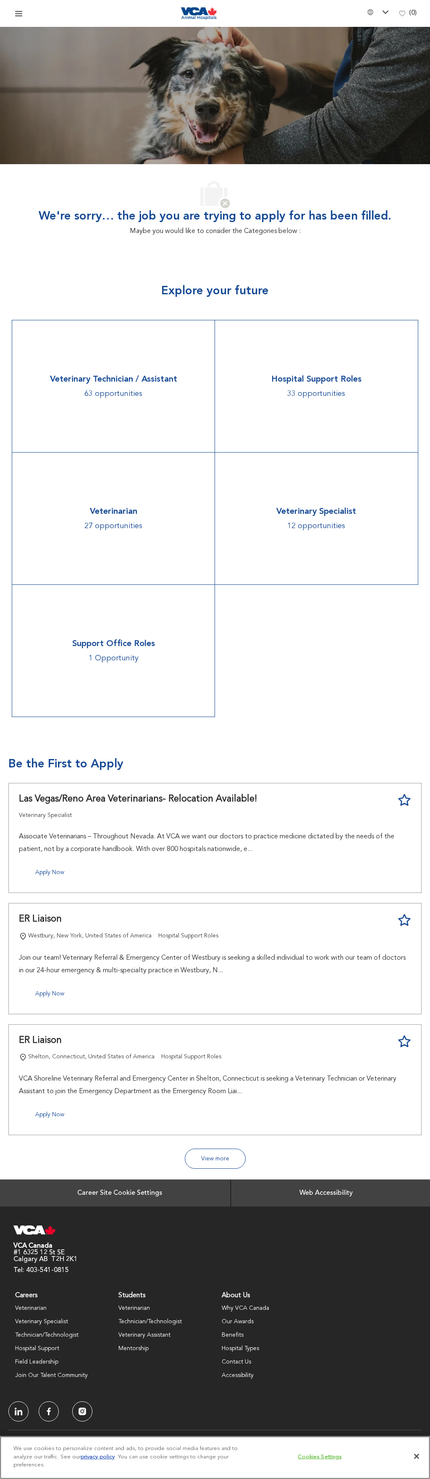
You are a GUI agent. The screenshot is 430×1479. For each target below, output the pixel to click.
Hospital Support (37, 1348)
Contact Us (236, 1362)
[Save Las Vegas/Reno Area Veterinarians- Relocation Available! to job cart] (404, 800)
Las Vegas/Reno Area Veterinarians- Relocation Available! (138, 799)
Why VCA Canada (245, 1308)
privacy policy (98, 1457)
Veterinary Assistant (144, 1335)
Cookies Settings (319, 1457)
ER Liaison (40, 919)
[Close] (416, 1456)
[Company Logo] (199, 13)
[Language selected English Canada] (378, 12)
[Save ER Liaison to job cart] (404, 920)
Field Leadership (36, 1362)
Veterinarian (31, 1308)
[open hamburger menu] (18, 13)
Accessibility (238, 1375)
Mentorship (133, 1348)
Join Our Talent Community (51, 1375)
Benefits (233, 1335)
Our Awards (238, 1322)
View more (215, 1159)
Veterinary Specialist (41, 1322)
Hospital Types (240, 1348)
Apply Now (49, 872)
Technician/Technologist (47, 1335)
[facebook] (18, 1411)
